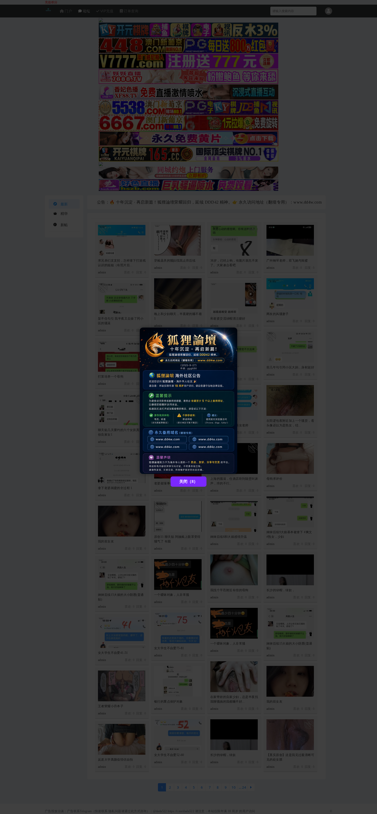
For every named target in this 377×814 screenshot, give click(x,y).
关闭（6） (188, 481)
